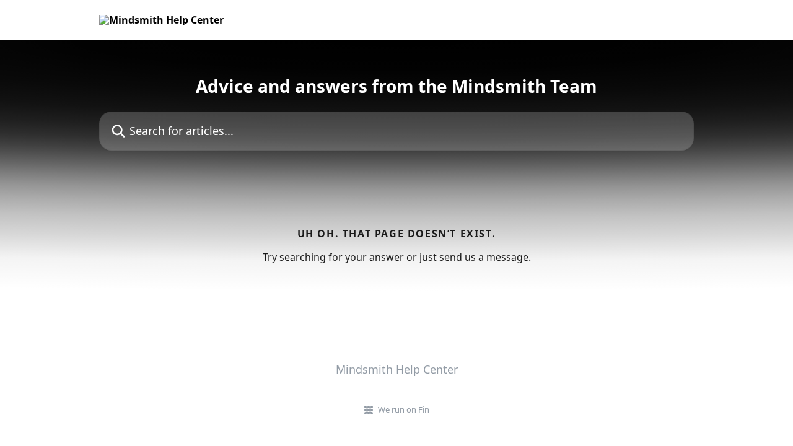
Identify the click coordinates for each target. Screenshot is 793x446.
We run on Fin (403, 409)
